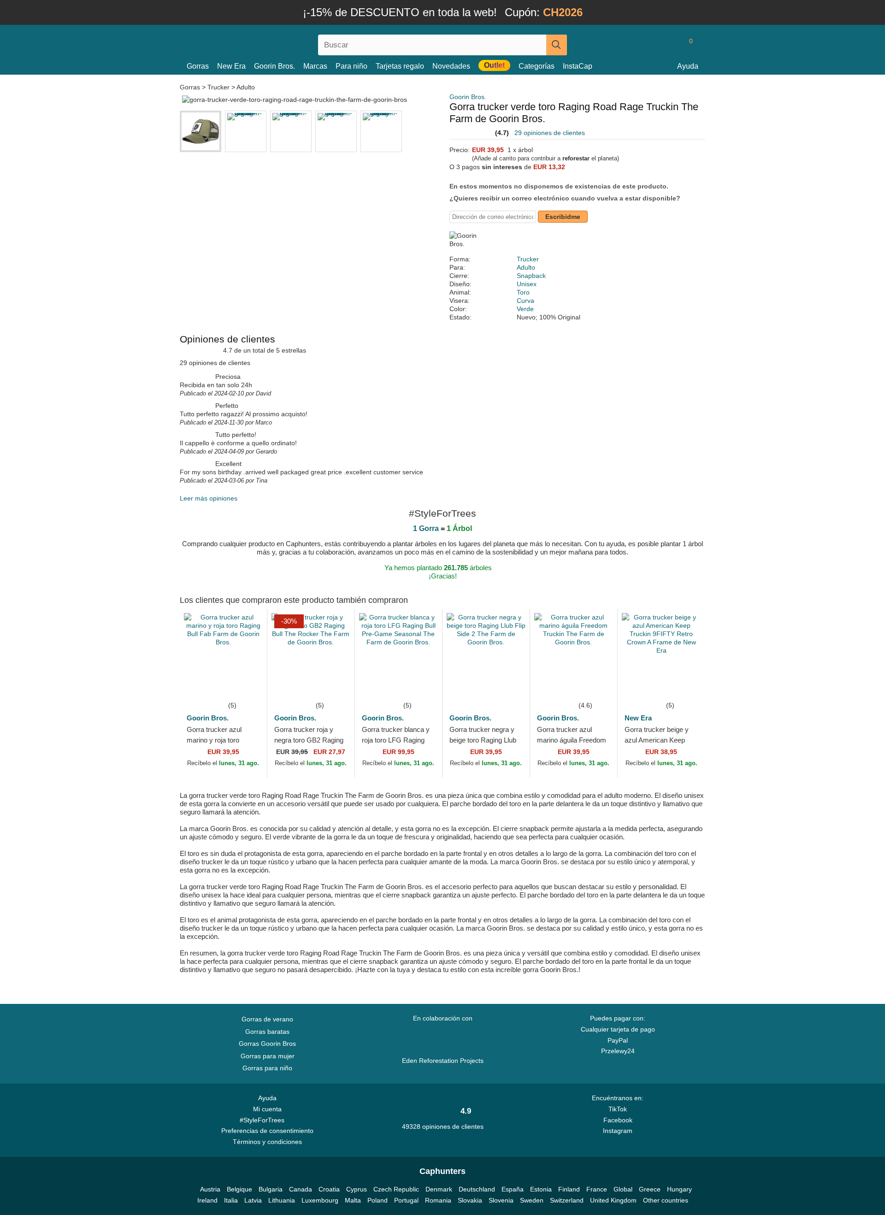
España (513, 1189)
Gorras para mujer (268, 1056)
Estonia (541, 1189)
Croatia (329, 1189)
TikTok (617, 1109)
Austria (210, 1189)
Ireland (207, 1200)
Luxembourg (319, 1200)
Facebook (617, 1120)
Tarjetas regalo (400, 66)
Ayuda (687, 66)
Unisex (527, 284)
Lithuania (281, 1200)
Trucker (218, 87)
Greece (650, 1189)
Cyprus (356, 1189)
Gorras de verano (267, 1019)
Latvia (253, 1200)
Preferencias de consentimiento (267, 1130)
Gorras (198, 66)
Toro (523, 292)
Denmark (438, 1189)
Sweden (531, 1200)
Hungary (679, 1189)
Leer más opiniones (208, 498)
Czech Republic (396, 1189)
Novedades (451, 66)
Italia (231, 1200)
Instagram (617, 1130)
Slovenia (501, 1200)
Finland (569, 1189)
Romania (438, 1200)
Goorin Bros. (274, 66)
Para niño (351, 66)
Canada (300, 1189)
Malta (353, 1200)
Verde (525, 309)
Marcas (315, 66)
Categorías (537, 66)
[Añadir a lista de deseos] (246, 686)
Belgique (239, 1189)
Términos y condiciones (267, 1141)
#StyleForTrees (264, 1120)
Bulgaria (271, 1189)
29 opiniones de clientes (549, 132)
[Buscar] (556, 45)
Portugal (406, 1200)
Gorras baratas (267, 1031)
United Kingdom (613, 1200)
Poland (377, 1200)
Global (623, 1189)
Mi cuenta (267, 1109)
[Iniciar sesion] (652, 44)
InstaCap (577, 66)
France (596, 1189)
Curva (525, 300)
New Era (231, 66)
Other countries (665, 1200)
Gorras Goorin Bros (267, 1043)
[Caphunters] (267, 43)
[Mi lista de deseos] (670, 44)
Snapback (531, 275)
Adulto (245, 87)
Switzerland (567, 1200)
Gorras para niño (267, 1068)
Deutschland (477, 1189)
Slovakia (470, 1200)
